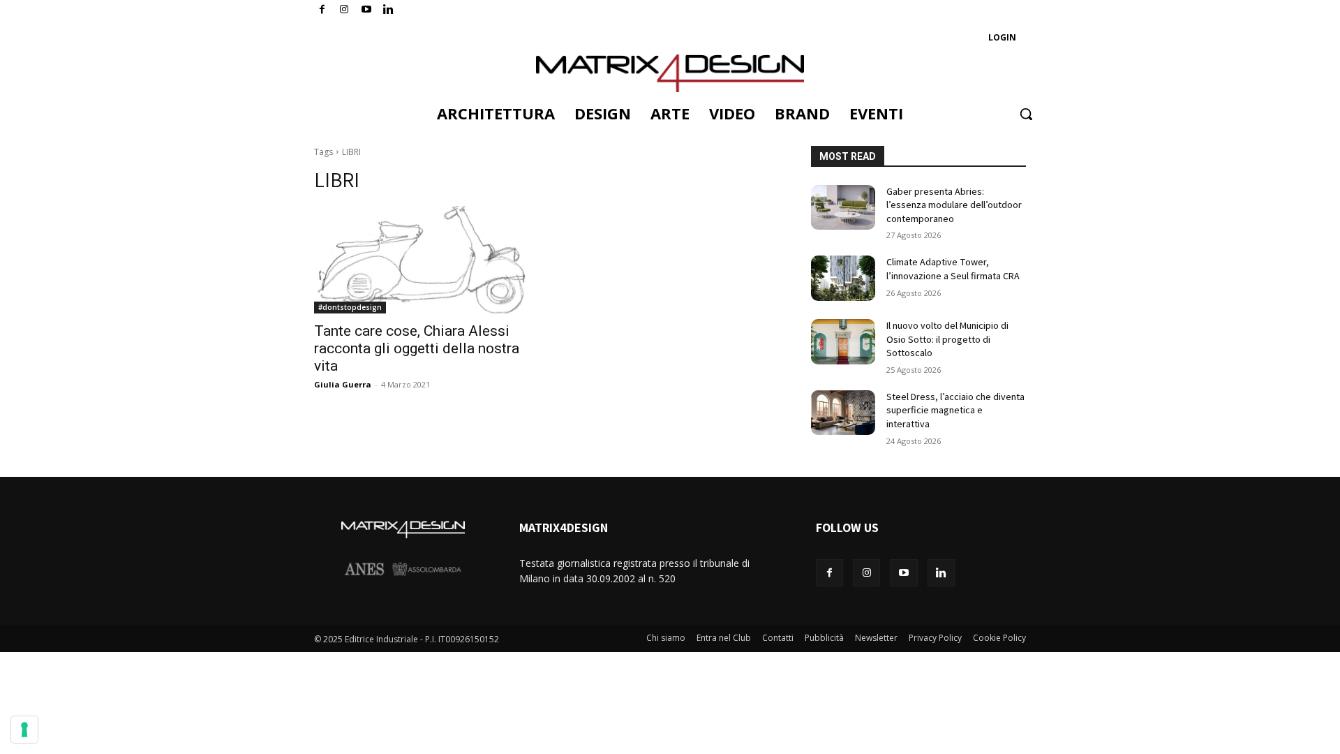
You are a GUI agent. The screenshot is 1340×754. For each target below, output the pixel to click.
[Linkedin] (941, 572)
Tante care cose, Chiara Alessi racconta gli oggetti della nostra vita (416, 348)
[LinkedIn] (388, 10)
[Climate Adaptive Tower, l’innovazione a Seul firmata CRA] (843, 278)
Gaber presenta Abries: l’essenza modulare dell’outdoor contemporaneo (954, 205)
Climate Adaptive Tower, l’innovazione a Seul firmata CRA (953, 269)
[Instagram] (344, 10)
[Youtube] (367, 10)
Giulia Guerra (342, 384)
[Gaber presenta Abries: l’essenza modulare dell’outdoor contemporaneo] (843, 207)
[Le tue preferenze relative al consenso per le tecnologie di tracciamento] (24, 729)
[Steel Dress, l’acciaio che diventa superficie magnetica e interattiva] (843, 413)
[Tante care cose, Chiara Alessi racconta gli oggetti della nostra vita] (421, 259)
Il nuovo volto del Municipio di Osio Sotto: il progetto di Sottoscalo (947, 339)
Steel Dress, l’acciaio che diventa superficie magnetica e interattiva (955, 410)
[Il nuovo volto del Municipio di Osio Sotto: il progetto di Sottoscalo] (843, 341)
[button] (1026, 114)
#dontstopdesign (350, 307)
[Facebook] (322, 10)
